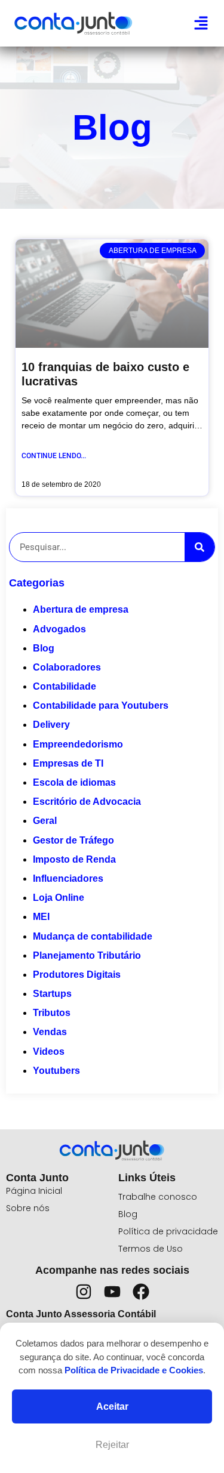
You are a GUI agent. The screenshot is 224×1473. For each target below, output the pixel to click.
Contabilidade (64, 686)
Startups (52, 994)
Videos (49, 1051)
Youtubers (56, 1071)
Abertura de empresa (80, 609)
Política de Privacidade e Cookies (134, 1370)
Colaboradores (67, 667)
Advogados (59, 629)
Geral (45, 821)
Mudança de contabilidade (92, 936)
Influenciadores (68, 878)
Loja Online (58, 898)
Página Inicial (34, 1191)
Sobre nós (28, 1208)
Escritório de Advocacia (87, 801)
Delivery (51, 724)
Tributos (51, 1013)
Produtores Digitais (77, 974)
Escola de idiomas (74, 782)
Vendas (50, 1032)
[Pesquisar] (199, 547)
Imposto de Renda (74, 859)
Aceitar (112, 1406)
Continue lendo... (54, 456)
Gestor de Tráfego (73, 840)
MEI (41, 917)
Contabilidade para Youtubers (100, 705)
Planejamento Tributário (87, 955)
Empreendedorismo (78, 744)
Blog (43, 648)
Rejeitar (112, 1445)
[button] (201, 23)
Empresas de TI (68, 763)
